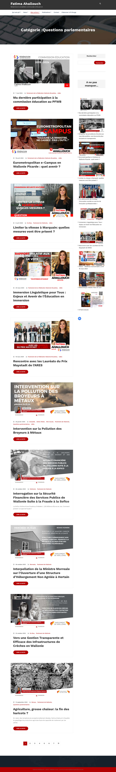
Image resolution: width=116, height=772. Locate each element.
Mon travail (49, 421)
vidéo (59, 93)
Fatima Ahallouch (26, 4)
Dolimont (33, 489)
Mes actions (34, 12)
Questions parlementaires (21, 424)
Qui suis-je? (16, 12)
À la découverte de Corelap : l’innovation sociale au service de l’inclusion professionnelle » (90, 201)
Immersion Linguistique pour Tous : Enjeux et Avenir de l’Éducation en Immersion (39, 296)
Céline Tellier (41, 421)
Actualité (32, 421)
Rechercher (91, 56)
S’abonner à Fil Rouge (69, 12)
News (25, 12)
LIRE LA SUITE (20, 108)
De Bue (29, 223)
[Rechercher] (100, 3)
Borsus (34, 702)
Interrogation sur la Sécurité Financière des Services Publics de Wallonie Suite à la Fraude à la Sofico (41, 497)
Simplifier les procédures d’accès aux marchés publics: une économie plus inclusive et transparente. (91, 136)
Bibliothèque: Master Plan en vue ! (90, 287)
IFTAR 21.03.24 (83, 310)
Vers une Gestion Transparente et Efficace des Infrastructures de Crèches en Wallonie (38, 642)
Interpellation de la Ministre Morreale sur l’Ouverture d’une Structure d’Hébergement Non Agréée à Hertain (41, 573)
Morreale (32, 564)
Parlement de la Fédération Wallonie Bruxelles (41, 93)
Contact (56, 12)
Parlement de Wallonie (40, 223)
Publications (46, 12)
